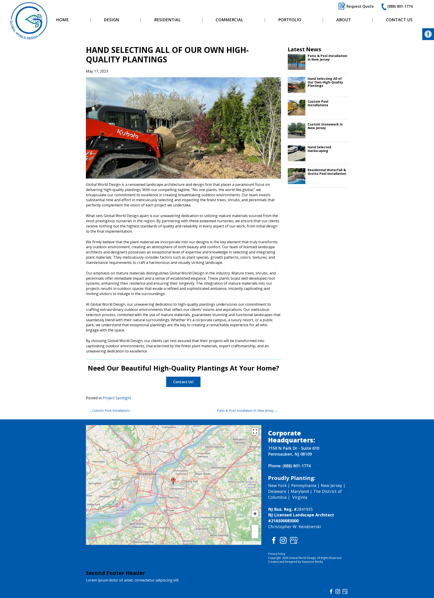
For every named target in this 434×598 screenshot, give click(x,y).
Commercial (229, 19)
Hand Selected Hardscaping (319, 149)
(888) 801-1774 (400, 6)
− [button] (255, 535)
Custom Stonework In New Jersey (325, 126)
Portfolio (289, 19)
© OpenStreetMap (252, 543)
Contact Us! (183, 381)
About (343, 19)
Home (62, 19)
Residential (167, 19)
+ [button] (255, 528)
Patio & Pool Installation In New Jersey (245, 410)
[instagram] (283, 540)
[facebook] (273, 540)
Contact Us (399, 19)
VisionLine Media (312, 562)
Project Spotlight (117, 397)
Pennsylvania (303, 485)
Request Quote (360, 6)
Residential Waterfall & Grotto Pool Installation (327, 171)
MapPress (237, 543)
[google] (293, 540)
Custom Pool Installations (111, 410)
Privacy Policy (276, 554)
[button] (428, 34)
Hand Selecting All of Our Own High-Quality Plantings (325, 82)
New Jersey (331, 485)
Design (111, 19)
